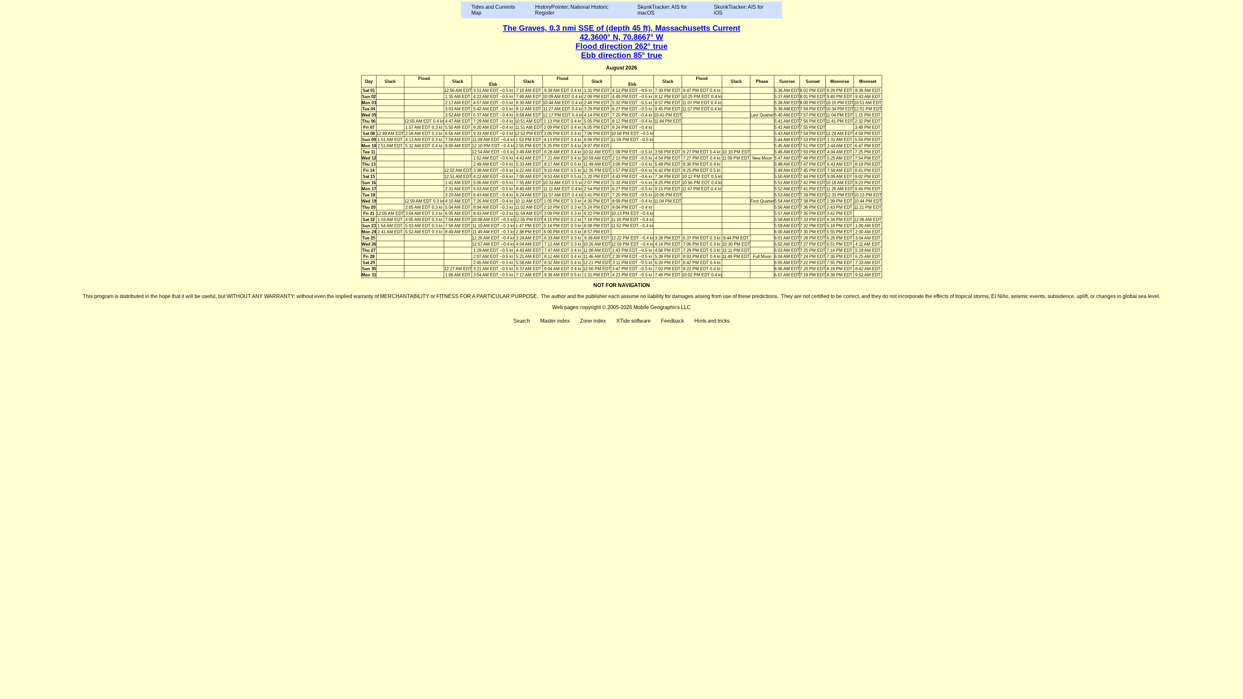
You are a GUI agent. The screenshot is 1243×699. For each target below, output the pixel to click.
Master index (555, 321)
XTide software (633, 321)
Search (521, 321)
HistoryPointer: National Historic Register (572, 10)
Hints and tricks (712, 321)
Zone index (593, 321)
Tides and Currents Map (493, 10)
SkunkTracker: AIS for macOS (662, 10)
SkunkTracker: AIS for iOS (738, 10)
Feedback (672, 321)
